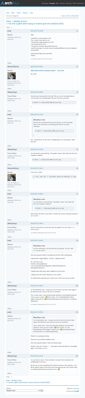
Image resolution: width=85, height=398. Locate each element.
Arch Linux (10, 3)
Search (19, 13)
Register (25, 13)
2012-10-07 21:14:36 (37, 149)
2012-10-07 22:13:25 (37, 356)
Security (69, 3)
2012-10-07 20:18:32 (37, 66)
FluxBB (76, 391)
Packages (45, 3)
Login (31, 13)
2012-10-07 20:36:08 (37, 92)
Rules (13, 13)
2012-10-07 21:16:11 (37, 168)
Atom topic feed (74, 388)
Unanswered (75, 16)
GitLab (62, 3)
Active (68, 16)
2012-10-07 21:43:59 (37, 240)
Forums (52, 3)
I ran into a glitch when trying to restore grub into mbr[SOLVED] (35, 24)
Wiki (57, 3)
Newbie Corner (20, 21)
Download (80, 3)
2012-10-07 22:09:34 (37, 312)
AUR (74, 3)
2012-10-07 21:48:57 (37, 286)
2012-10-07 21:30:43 (37, 223)
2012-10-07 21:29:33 (37, 194)
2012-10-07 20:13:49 (37, 31)
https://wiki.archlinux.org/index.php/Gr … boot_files (47, 70)
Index (7, 13)
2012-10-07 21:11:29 (37, 114)
